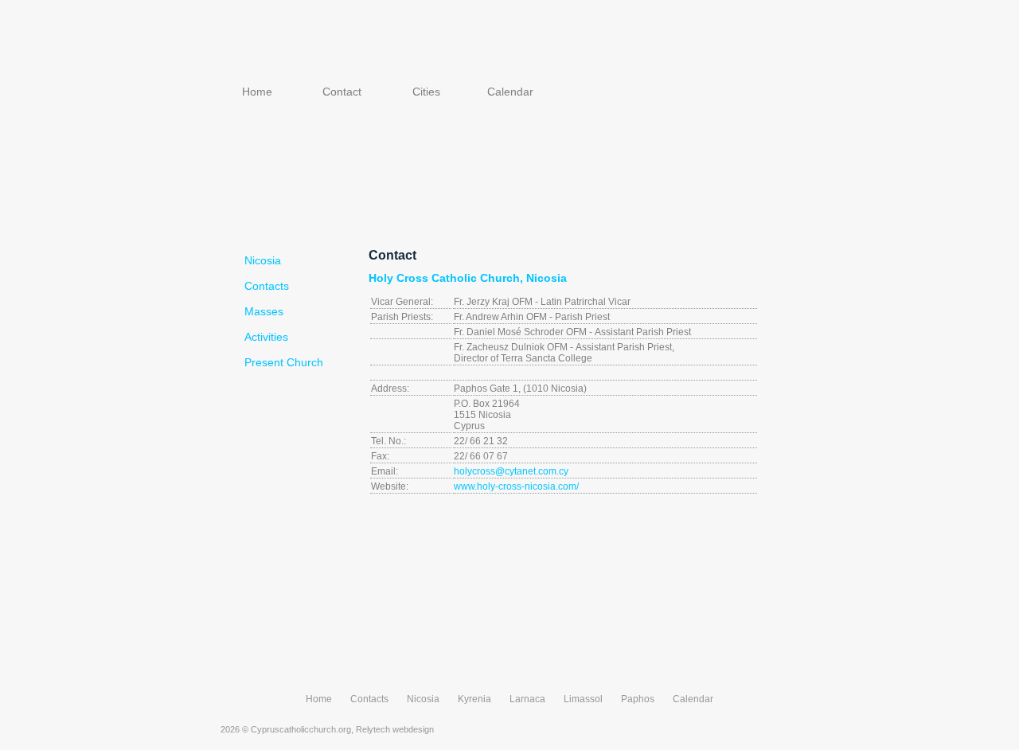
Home (257, 91)
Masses (263, 311)
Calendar (510, 91)
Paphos (637, 699)
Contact (341, 91)
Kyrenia (474, 699)
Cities (426, 91)
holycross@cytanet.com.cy (511, 471)
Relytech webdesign (395, 729)
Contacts (266, 285)
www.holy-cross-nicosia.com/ (516, 486)
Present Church (283, 362)
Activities (266, 336)
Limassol (583, 699)
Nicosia (262, 260)
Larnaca (527, 699)
